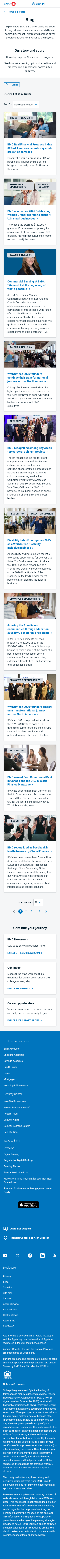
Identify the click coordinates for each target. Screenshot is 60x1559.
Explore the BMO (23, 953)
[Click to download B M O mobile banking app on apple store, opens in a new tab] (30, 1204)
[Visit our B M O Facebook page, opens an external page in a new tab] (30, 1255)
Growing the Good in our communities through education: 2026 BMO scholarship (28, 629)
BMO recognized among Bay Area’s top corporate (29, 450)
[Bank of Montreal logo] (10, 4)
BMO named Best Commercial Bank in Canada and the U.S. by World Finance (30, 781)
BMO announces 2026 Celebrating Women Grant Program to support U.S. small (29, 215)
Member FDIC (38, 1366)
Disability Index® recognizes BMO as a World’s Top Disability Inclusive (29, 544)
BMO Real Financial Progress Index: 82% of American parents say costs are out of (30, 148)
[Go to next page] (46, 911)
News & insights (17, 11)
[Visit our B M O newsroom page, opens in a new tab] (55, 1255)
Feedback (8, 1325)
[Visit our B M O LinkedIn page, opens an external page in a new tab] (42, 1255)
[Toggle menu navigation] (54, 4)
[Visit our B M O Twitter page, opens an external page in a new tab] (18, 1255)
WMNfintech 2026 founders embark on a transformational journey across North (29, 710)
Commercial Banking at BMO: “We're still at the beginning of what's (26, 285)
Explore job (23, 1020)
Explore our (18, 988)
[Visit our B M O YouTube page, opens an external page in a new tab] (5, 1255)
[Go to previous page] (14, 911)
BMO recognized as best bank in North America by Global (28, 849)
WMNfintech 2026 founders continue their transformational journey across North (27, 377)
